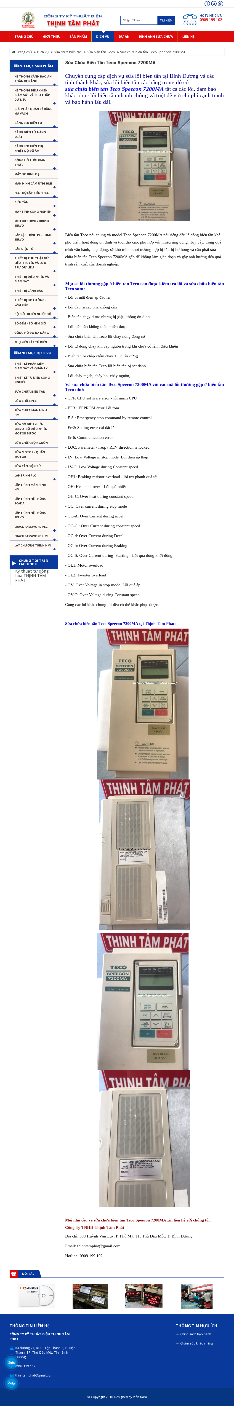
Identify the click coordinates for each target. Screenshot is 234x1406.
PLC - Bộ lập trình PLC (31, 193)
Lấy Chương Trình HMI (32, 545)
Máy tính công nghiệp (32, 211)
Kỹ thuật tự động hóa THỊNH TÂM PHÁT (32, 575)
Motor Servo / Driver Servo (31, 223)
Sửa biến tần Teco (101, 52)
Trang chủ (23, 52)
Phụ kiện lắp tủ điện (30, 342)
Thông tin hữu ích (196, 1326)
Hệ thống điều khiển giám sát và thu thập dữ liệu (32, 95)
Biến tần (21, 202)
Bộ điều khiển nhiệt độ (32, 314)
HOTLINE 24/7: (211, 15)
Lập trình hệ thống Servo (30, 515)
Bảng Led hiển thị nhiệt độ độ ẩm (28, 148)
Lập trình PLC (25, 475)
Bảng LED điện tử (28, 123)
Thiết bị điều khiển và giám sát (31, 279)
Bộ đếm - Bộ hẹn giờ (30, 323)
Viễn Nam (140, 1397)
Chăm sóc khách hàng (196, 1343)
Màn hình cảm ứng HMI (33, 183)
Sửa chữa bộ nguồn (31, 443)
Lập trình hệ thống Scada (30, 501)
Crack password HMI (31, 536)
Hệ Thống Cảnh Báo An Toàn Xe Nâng (33, 78)
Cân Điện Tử (24, 249)
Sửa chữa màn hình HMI (30, 412)
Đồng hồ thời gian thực (29, 162)
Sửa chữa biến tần (68, 52)
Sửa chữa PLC (25, 401)
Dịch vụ (43, 52)
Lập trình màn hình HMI (30, 487)
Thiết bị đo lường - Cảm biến (30, 302)
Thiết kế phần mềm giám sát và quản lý (31, 366)
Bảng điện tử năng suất (30, 134)
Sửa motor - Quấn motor (29, 454)
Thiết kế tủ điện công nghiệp (32, 379)
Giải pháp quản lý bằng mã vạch (33, 111)
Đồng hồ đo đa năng (31, 333)
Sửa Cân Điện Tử (27, 466)
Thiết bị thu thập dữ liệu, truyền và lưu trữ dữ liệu (31, 262)
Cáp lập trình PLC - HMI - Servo (33, 237)
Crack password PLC (31, 527)
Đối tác (28, 1274)
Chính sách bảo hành (195, 1334)
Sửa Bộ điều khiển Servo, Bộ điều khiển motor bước (30, 428)
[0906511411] (11, 1383)
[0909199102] (11, 1362)
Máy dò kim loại (27, 174)
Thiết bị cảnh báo (28, 291)
